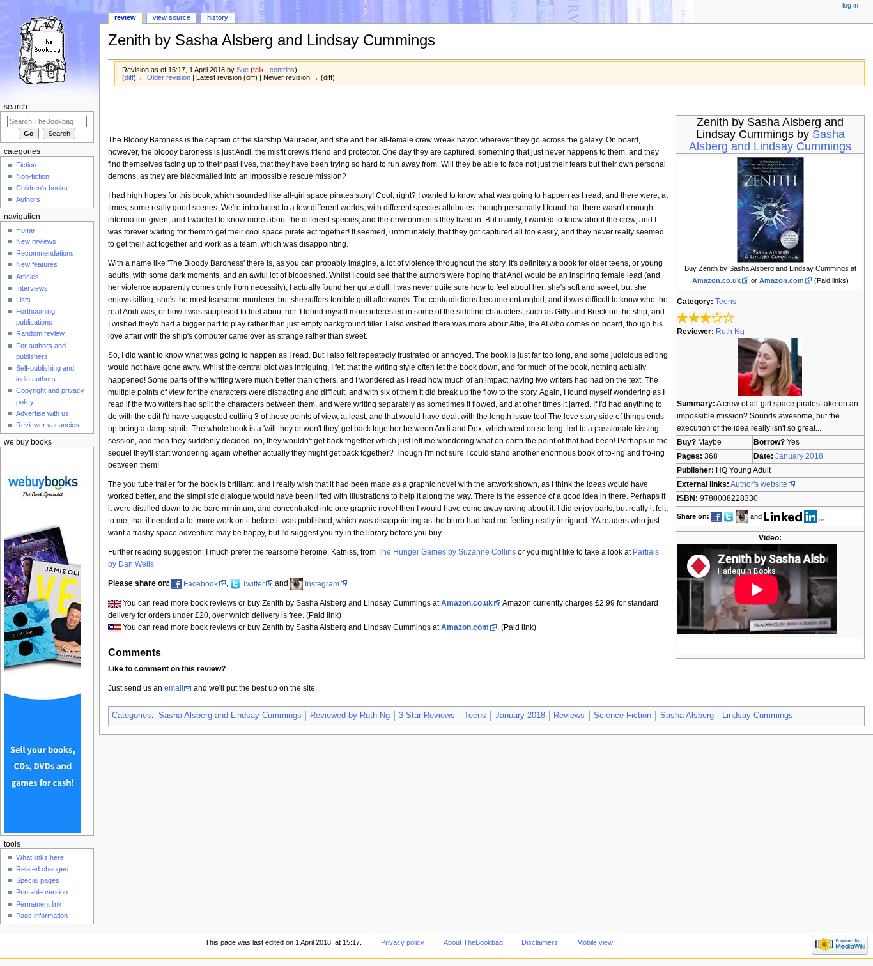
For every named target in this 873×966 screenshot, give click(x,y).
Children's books (42, 188)
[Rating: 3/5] (706, 316)
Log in (850, 5)
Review (125, 17)
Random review (40, 333)
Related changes (42, 869)
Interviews (32, 288)
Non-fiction (32, 176)
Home (25, 230)
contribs (282, 69)
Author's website (758, 484)
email (173, 688)
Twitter (253, 583)
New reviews (36, 241)
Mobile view (595, 942)
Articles (27, 276)
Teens (725, 301)
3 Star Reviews (427, 715)
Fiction (26, 165)
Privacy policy (402, 942)
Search (15, 107)
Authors (28, 199)
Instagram (322, 583)
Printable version (42, 892)
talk (258, 69)
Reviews (569, 715)
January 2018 (799, 456)
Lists (23, 299)
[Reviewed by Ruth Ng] (770, 366)
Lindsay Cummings (757, 715)
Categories (131, 715)
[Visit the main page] (49, 49)
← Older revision (164, 77)
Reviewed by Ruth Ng (350, 715)
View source (171, 17)
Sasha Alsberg (687, 715)
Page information (42, 915)
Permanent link (39, 904)
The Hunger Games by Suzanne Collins (447, 552)
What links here (40, 857)
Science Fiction (622, 715)
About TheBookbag (473, 942)
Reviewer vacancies (47, 425)
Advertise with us (42, 413)
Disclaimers (539, 942)
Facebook (200, 583)
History (217, 17)
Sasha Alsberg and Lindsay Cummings (770, 140)
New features (37, 264)
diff (129, 77)
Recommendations (45, 253)
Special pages (37, 880)
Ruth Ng (730, 331)
